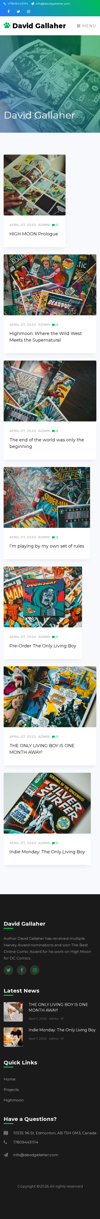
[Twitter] (8, 970)
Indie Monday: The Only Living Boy (47, 852)
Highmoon (14, 1100)
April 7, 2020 (38, 1018)
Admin (44, 225)
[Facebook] (21, 970)
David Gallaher (39, 26)
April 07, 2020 (22, 225)
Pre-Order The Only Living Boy (42, 646)
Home (10, 1079)
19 (62, 1018)
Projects (11, 1089)
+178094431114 (17, 3)
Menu (88, 26)
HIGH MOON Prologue (33, 234)
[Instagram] (35, 970)
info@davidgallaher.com (52, 3)
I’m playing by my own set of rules (46, 546)
